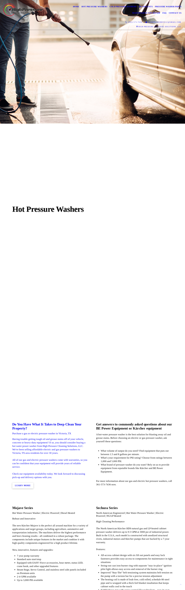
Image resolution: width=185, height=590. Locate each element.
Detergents (146, 6)
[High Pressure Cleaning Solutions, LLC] (23, 9)
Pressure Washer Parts (168, 6)
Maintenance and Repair (146, 13)
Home (76, 6)
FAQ (164, 13)
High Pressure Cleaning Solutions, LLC (159, 26)
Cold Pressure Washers (123, 6)
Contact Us (175, 13)
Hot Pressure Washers (94, 6)
